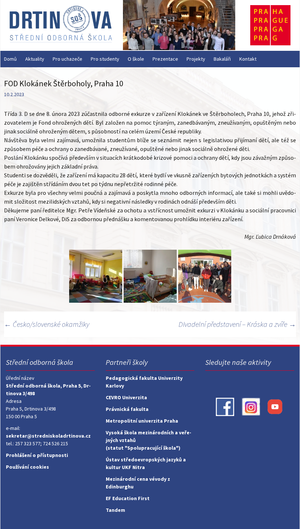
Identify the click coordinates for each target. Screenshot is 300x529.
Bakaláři (222, 59)
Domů (10, 59)
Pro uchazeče (67, 59)
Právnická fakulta (127, 409)
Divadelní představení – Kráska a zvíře (237, 324)
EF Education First (128, 498)
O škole (136, 59)
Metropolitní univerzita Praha (142, 420)
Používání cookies (27, 467)
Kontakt (247, 59)
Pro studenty (105, 59)
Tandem (115, 510)
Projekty (196, 59)
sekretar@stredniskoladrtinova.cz (48, 435)
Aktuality (34, 59)
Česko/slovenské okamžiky (46, 324)
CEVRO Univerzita (126, 397)
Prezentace (165, 59)
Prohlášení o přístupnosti (37, 455)
